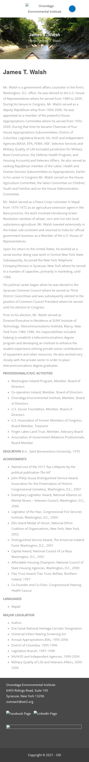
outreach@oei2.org (19, 702)
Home (32, 40)
